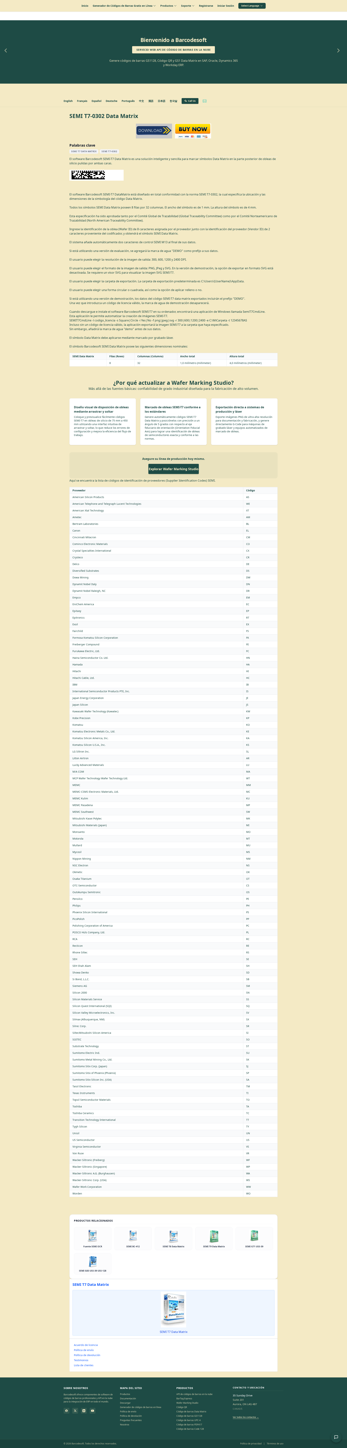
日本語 (161, 101)
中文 (141, 101)
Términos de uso (275, 1443)
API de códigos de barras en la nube (194, 1394)
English (68, 101)
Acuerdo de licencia (86, 1345)
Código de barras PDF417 (189, 1424)
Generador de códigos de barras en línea (140, 1407)
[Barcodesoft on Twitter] (75, 1411)
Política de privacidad (251, 1443)
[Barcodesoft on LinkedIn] (84, 1411)
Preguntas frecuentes (131, 1420)
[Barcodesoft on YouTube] (92, 1411)
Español (96, 101)
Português (128, 101)
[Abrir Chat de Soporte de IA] (336, 1437)
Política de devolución (87, 1355)
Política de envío (84, 1350)
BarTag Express (184, 1398)
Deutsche (111, 101)
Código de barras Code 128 (190, 1428)
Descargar (125, 1402)
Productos (125, 1394)
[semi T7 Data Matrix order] (193, 131)
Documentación (128, 1398)
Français (82, 101)
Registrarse (206, 5)
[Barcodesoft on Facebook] (66, 1411)
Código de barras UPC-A (188, 1420)
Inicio (85, 5)
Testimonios (81, 1360)
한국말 (173, 101)
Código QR (181, 1407)
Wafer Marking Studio (187, 1402)
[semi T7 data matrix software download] (154, 131)
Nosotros (124, 1424)
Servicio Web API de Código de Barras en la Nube (173, 49)
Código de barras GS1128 (189, 1415)
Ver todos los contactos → (246, 1417)
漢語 (150, 101)
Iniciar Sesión (225, 5)
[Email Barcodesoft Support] (204, 101)
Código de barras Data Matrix (191, 1411)
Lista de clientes (83, 1365)
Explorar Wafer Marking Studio (173, 469)
